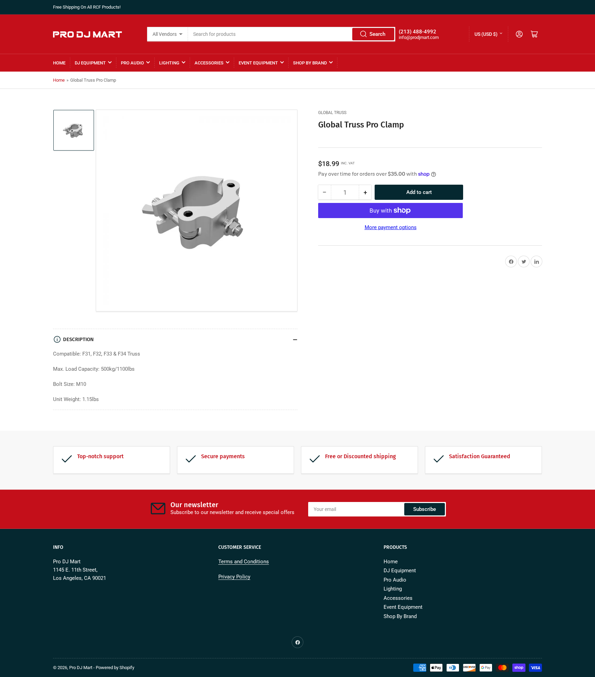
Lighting (169, 62)
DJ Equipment (90, 62)
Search (377, 34)
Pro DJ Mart (80, 667)
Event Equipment (258, 62)
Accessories (209, 62)
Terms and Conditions (243, 561)
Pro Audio (132, 62)
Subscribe (424, 509)
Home (59, 62)
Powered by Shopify (115, 667)
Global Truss (332, 112)
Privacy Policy (234, 577)
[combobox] (291, 34)
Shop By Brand (310, 62)
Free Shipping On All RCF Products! (87, 7)
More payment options (391, 227)
